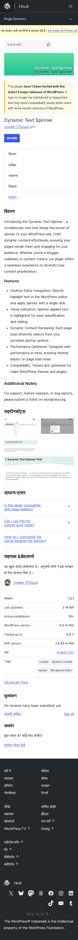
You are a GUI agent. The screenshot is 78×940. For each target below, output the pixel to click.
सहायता (9, 814)
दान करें (48, 821)
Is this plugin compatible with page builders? (22, 507)
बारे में (7, 771)
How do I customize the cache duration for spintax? (25, 539)
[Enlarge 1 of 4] (32, 424)
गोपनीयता (10, 793)
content (43, 661)
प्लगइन (45, 786)
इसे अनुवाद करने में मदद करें (62, 30)
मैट (8, 850)
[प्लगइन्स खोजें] (48, 45)
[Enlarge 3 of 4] (32, 446)
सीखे (7, 806)
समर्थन (12, 197)
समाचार (8, 778)
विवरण (12, 154)
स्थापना (13, 176)
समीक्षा (12, 165)
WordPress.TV (17, 829)
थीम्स (44, 778)
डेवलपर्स (9, 821)
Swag (47, 829)
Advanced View (16, 682)
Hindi (18, 883)
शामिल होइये (48, 806)
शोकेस (45, 771)
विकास (13, 186)
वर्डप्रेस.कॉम (13, 842)
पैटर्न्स (44, 793)
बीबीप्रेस (11, 857)
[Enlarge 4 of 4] (68, 462)
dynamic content (62, 661)
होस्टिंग (8, 786)
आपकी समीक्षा (12, 714)
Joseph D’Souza (16, 127)
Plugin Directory (15, 19)
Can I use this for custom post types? (19, 523)
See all (69, 714)
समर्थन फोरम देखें (14, 745)
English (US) (65, 652)
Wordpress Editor (61, 670)
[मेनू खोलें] (71, 6)
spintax (42, 670)
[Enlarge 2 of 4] (68, 424)
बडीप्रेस (11, 864)
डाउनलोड (12, 138)
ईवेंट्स (44, 814)
